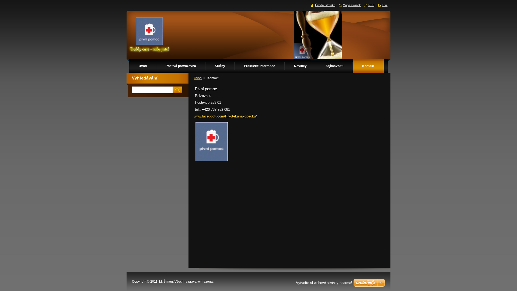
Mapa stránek (352, 5)
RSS (371, 5)
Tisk (384, 5)
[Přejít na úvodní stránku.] (149, 35)
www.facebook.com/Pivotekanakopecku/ (225, 116)
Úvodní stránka (325, 5)
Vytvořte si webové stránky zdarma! (324, 283)
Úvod (198, 78)
